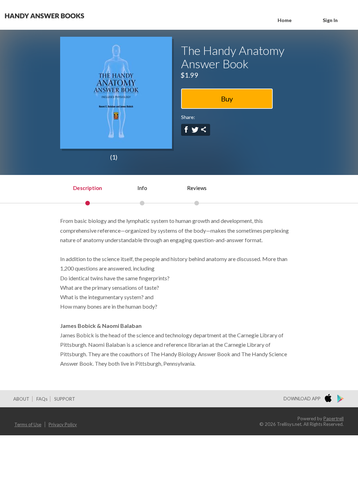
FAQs (42, 399)
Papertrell (333, 418)
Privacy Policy (63, 424)
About (21, 399)
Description (87, 188)
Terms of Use (27, 424)
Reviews (197, 188)
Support (64, 399)
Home (285, 20)
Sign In (330, 20)
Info (142, 188)
